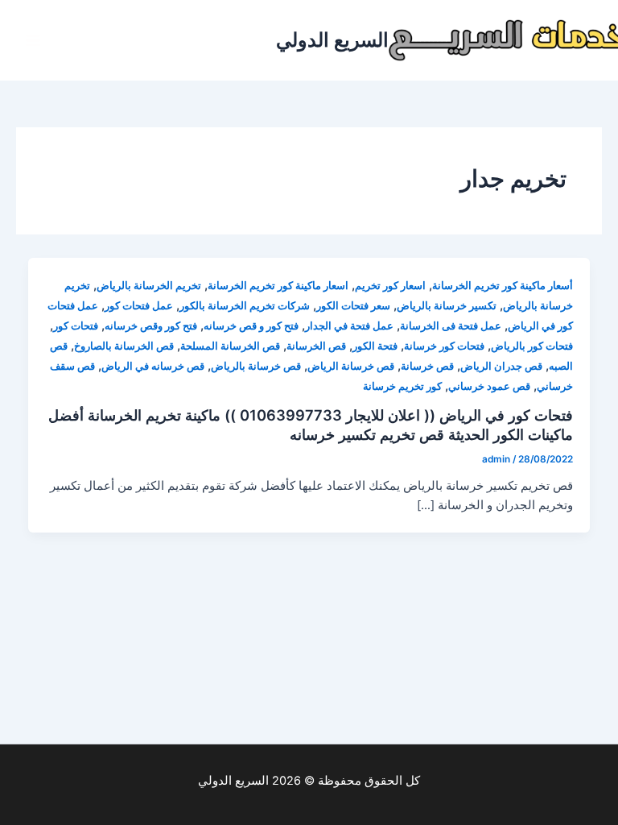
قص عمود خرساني (489, 386)
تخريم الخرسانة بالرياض (149, 286)
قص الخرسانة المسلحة (230, 346)
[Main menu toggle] (33, 40)
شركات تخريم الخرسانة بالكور (244, 306)
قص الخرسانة (316, 346)
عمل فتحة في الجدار (349, 326)
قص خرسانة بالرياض (256, 366)
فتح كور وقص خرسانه (151, 326)
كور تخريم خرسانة (402, 386)
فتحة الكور (375, 346)
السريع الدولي (332, 40)
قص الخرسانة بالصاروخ (124, 346)
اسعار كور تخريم (390, 286)
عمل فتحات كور (139, 306)
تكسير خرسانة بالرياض (446, 306)
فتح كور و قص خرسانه (251, 326)
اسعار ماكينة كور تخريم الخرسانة (278, 286)
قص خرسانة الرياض (350, 366)
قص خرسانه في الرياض (152, 366)
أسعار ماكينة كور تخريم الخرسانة (502, 286)
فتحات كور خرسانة (444, 346)
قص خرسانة (427, 366)
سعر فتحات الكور (353, 306)
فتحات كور (75, 326)
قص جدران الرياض (501, 366)
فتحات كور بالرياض (532, 346)
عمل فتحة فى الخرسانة (450, 326)
